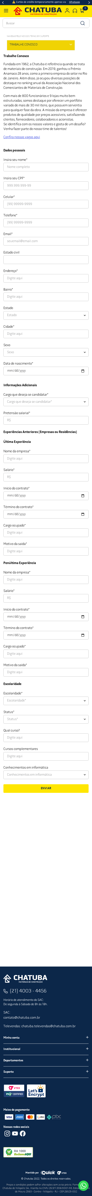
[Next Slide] (89, 2)
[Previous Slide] (3, 2)
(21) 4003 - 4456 (28, 991)
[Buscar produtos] (82, 23)
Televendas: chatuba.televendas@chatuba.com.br (39, 1026)
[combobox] (46, 23)
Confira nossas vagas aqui (21, 137)
